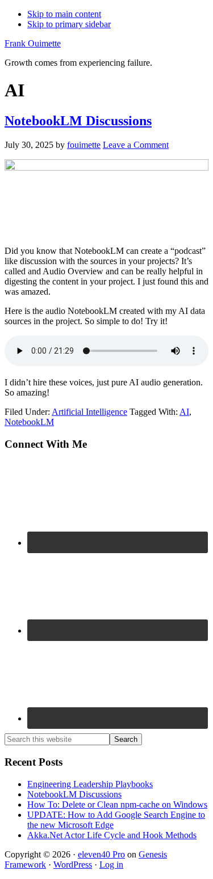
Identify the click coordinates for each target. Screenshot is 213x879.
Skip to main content (64, 14)
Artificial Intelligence (89, 412)
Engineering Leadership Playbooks (90, 784)
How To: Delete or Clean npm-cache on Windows (117, 804)
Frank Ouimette (33, 43)
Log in (111, 864)
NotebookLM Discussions (78, 120)
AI (184, 412)
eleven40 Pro (101, 854)
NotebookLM (29, 422)
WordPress (72, 864)
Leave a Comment (136, 145)
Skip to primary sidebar (69, 24)
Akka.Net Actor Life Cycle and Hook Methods (112, 835)
